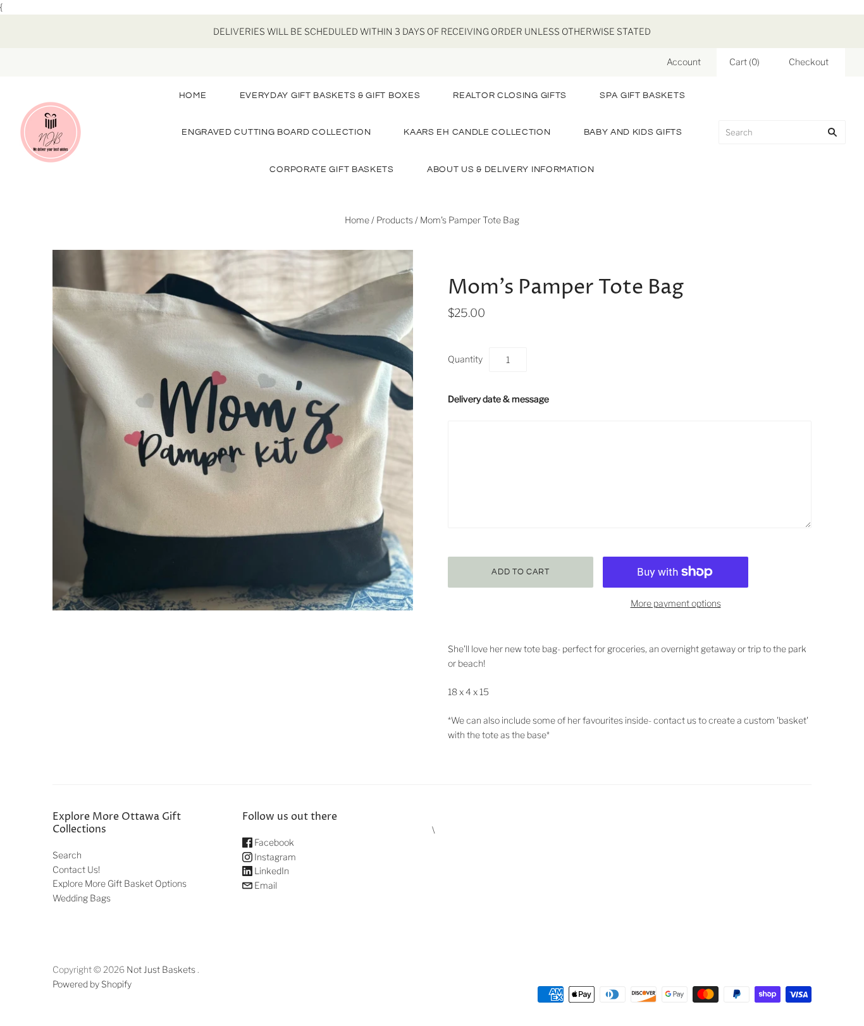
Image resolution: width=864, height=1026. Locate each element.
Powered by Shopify (92, 984)
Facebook (273, 842)
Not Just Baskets (161, 969)
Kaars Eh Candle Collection (477, 132)
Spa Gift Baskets (642, 95)
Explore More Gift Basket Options (119, 883)
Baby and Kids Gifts (633, 132)
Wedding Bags (81, 898)
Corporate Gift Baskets (331, 169)
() (744, 61)
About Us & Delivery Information (511, 169)
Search (67, 855)
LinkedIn (270, 870)
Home (193, 95)
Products (394, 219)
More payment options (676, 603)
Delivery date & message (498, 398)
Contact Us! (76, 869)
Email (264, 885)
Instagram (274, 856)
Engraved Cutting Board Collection (276, 132)
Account (684, 61)
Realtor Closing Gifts (510, 95)
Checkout (809, 61)
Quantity (465, 359)
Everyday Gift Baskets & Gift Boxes (330, 95)
